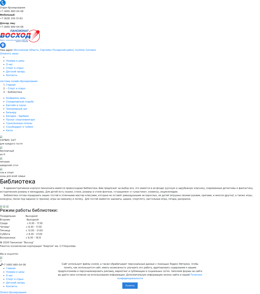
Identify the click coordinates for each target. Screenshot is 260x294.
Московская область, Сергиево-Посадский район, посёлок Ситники (55, 49)
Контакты (11, 75)
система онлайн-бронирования (18, 81)
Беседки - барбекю (17, 115)
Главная (10, 268)
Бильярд (11, 112)
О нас (9, 64)
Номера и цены (15, 60)
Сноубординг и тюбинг (19, 126)
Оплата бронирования (13, 292)
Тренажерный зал (16, 108)
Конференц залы (15, 97)
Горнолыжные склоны (19, 123)
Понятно (130, 285)
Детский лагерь (15, 71)
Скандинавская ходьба (20, 101)
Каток (9, 130)
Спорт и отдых (15, 67)
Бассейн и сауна (16, 105)
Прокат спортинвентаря (20, 119)
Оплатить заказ (9, 53)
